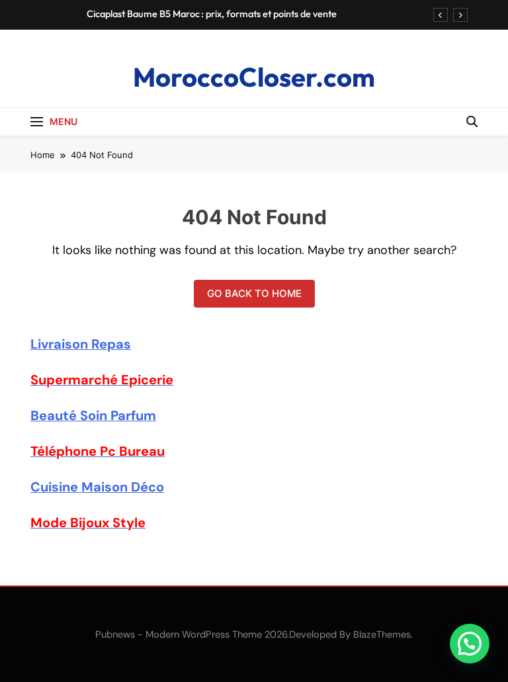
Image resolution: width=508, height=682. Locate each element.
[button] (469, 643)
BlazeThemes (382, 634)
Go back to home (254, 293)
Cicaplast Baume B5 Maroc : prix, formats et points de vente (212, 14)
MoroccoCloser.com (254, 76)
